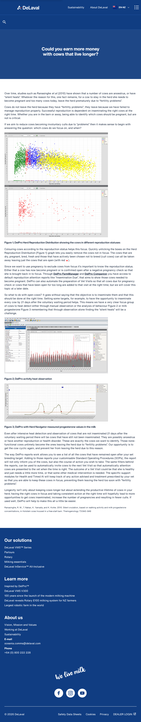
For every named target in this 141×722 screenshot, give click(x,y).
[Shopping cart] (136, 7)
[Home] (28, 7)
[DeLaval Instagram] (70, 693)
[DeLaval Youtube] (82, 693)
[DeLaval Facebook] (59, 693)
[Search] (4, 22)
